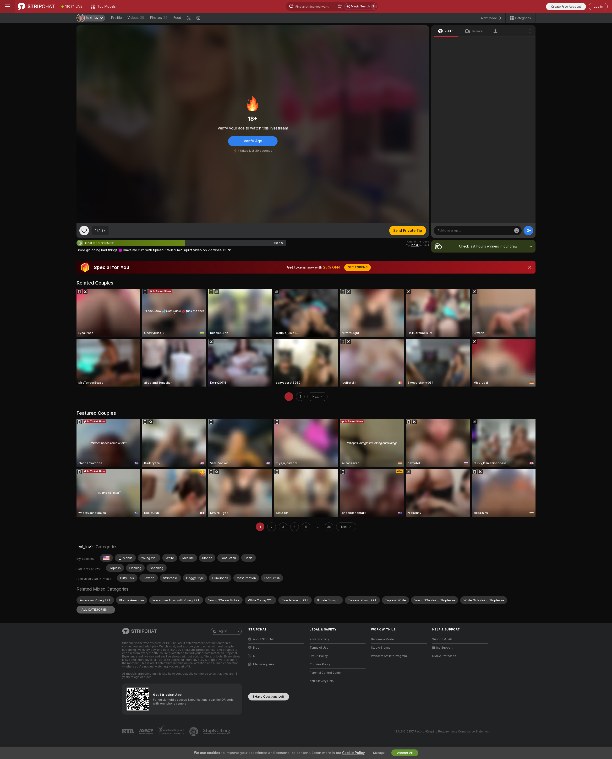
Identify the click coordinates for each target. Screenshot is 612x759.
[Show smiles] (516, 230)
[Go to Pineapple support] (194, 731)
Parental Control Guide (325, 672)
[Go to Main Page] (36, 6)
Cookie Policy (353, 753)
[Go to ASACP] (146, 731)
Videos (135, 18)
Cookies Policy (320, 664)
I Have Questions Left (268, 696)
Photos (159, 18)
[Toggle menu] (7, 6)
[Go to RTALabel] (128, 732)
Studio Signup (381, 647)
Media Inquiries (263, 664)
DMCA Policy (319, 656)
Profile (116, 18)
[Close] (529, 267)
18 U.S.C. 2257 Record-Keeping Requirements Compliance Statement (442, 731)
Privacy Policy (319, 639)
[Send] (528, 230)
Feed (177, 18)
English (223, 631)
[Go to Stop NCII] (217, 731)
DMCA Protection (444, 656)
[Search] (340, 6)
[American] (106, 558)
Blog (256, 647)
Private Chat (515, 42)
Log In (598, 6)
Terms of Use (319, 647)
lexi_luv (83, 546)
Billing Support (442, 647)
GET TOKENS (357, 267)
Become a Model (382, 639)
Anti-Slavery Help (322, 681)
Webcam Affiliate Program (389, 656)
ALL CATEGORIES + (96, 609)
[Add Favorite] (84, 230)
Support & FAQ (442, 639)
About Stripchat (263, 639)
